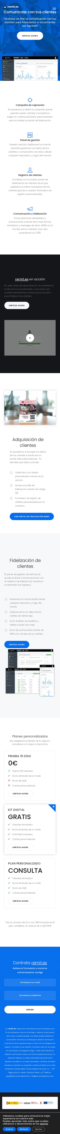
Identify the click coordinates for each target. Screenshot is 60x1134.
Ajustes (38, 1129)
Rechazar (24, 1129)
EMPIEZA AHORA (17, 644)
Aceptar (9, 1129)
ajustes (44, 1123)
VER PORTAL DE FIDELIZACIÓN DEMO (31, 516)
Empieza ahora (30, 36)
